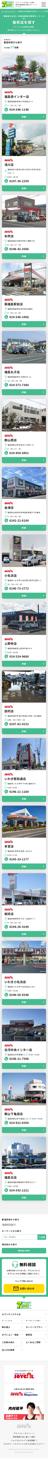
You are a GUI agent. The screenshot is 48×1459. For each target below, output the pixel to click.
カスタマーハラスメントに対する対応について (22, 1444)
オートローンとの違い (33, 1320)
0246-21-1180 (19, 792)
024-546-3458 (19, 317)
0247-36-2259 (19, 181)
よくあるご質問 (33, 1342)
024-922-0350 (19, 1123)
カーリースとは (7, 1320)
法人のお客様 (8, 1349)
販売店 (29, 1334)
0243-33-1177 (19, 859)
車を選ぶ (6, 1327)
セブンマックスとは (11, 1314)
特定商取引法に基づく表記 (24, 1437)
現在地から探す (24, 1250)
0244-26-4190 (19, 927)
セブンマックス (10, 11)
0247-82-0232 (19, 724)
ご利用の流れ (8, 1342)
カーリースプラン (34, 1327)
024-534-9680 (19, 656)
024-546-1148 (19, 109)
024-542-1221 (19, 1190)
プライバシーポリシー (23, 1433)
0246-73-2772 (19, 588)
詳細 (24, 116)
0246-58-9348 (19, 995)
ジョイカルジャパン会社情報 (23, 1440)
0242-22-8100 (19, 520)
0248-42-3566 (19, 249)
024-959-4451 (19, 453)
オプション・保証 (10, 1334)
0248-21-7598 (19, 1059)
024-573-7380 (19, 385)
